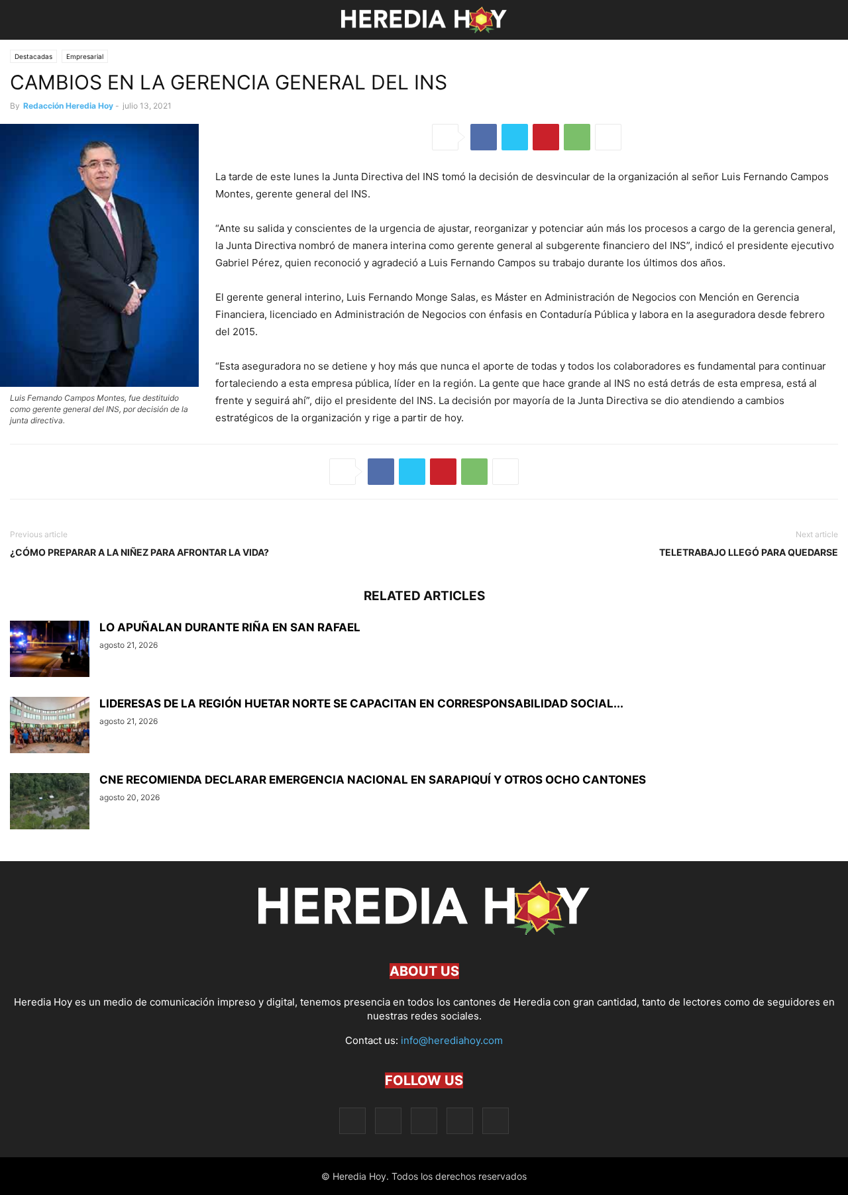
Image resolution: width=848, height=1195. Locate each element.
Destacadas (33, 56)
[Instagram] (388, 1120)
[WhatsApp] (577, 137)
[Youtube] (495, 1120)
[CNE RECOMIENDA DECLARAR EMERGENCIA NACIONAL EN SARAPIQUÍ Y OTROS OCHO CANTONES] (49, 803)
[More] (608, 137)
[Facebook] (483, 137)
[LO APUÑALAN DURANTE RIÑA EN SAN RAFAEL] (49, 650)
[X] (515, 137)
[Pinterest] (546, 137)
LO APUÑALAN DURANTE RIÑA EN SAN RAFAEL (229, 627)
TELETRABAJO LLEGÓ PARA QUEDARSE (748, 552)
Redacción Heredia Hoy (68, 106)
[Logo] (424, 931)
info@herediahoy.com (452, 1040)
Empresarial (84, 56)
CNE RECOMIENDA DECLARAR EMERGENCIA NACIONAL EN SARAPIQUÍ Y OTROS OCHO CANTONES (372, 779)
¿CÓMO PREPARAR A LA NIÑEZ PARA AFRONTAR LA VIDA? (139, 552)
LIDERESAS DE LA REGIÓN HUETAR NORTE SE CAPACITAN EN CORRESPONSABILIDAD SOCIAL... (361, 703)
